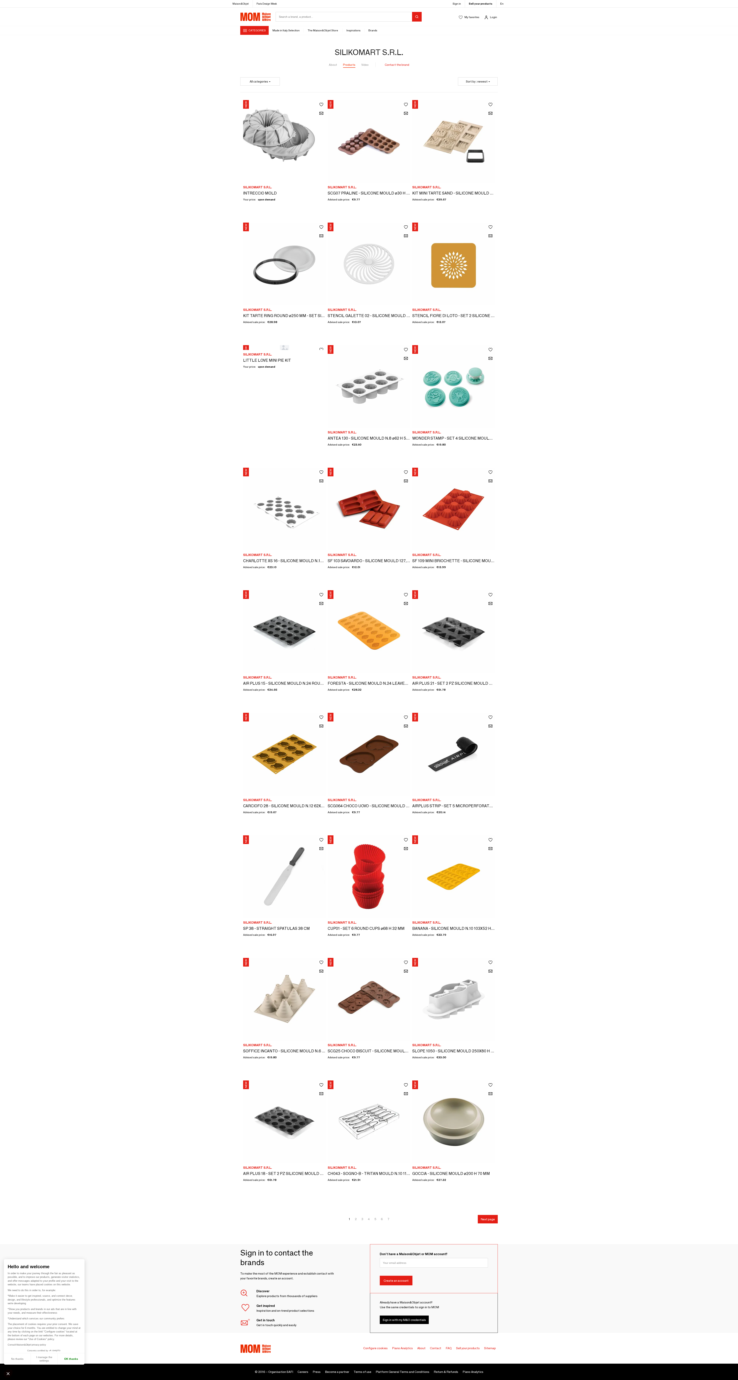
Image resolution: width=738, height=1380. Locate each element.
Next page (488, 1219)
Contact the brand (397, 65)
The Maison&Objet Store (323, 30)
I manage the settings (44, 1359)
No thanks (17, 1358)
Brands (372, 30)
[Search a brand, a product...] (417, 17)
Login (493, 17)
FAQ (449, 1348)
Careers (303, 1372)
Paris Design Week (267, 3)
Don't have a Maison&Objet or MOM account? (413, 1254)
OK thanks (71, 1358)
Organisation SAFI (280, 1372)
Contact (435, 1348)
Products (349, 65)
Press (317, 1372)
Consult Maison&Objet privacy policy (27, 1344)
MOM (255, 17)
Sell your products (480, 3)
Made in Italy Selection (286, 30)
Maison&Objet (241, 3)
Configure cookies (375, 1348)
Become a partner (337, 1372)
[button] (8, 1373)
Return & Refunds (446, 1372)
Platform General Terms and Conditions (402, 1372)
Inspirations (354, 30)
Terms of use (362, 1372)
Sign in (457, 3)
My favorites (472, 17)
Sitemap (490, 1348)
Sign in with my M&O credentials (404, 1320)
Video (365, 65)
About (333, 65)
